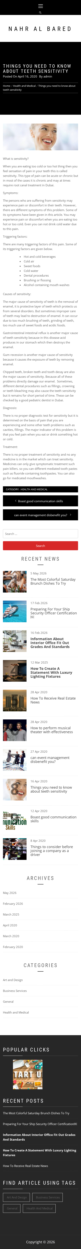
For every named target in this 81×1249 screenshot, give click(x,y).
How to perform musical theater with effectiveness (51, 730)
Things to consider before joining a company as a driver (51, 850)
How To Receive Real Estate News (53, 700)
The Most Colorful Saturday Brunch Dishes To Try (52, 581)
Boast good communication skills (53, 819)
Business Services (15, 991)
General (8, 1001)
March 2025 (11, 914)
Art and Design (13, 980)
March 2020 (11, 936)
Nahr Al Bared (40, 28)
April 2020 (10, 925)
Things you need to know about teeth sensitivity (51, 789)
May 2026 (10, 893)
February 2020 (13, 947)
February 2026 (13, 904)
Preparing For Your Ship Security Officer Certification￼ (53, 613)
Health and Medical (34, 489)
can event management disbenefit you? (49, 759)
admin (47, 76)
